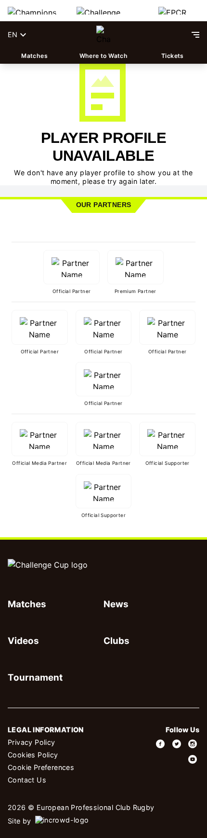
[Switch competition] (34, 10)
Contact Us (27, 780)
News (116, 604)
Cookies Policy (33, 755)
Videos (23, 640)
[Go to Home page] (103, 35)
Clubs (116, 640)
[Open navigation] (195, 35)
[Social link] (161, 744)
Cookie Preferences (41, 767)
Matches (34, 55)
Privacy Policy (31, 742)
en (12, 34)
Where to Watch (103, 55)
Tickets (172, 55)
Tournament (35, 677)
